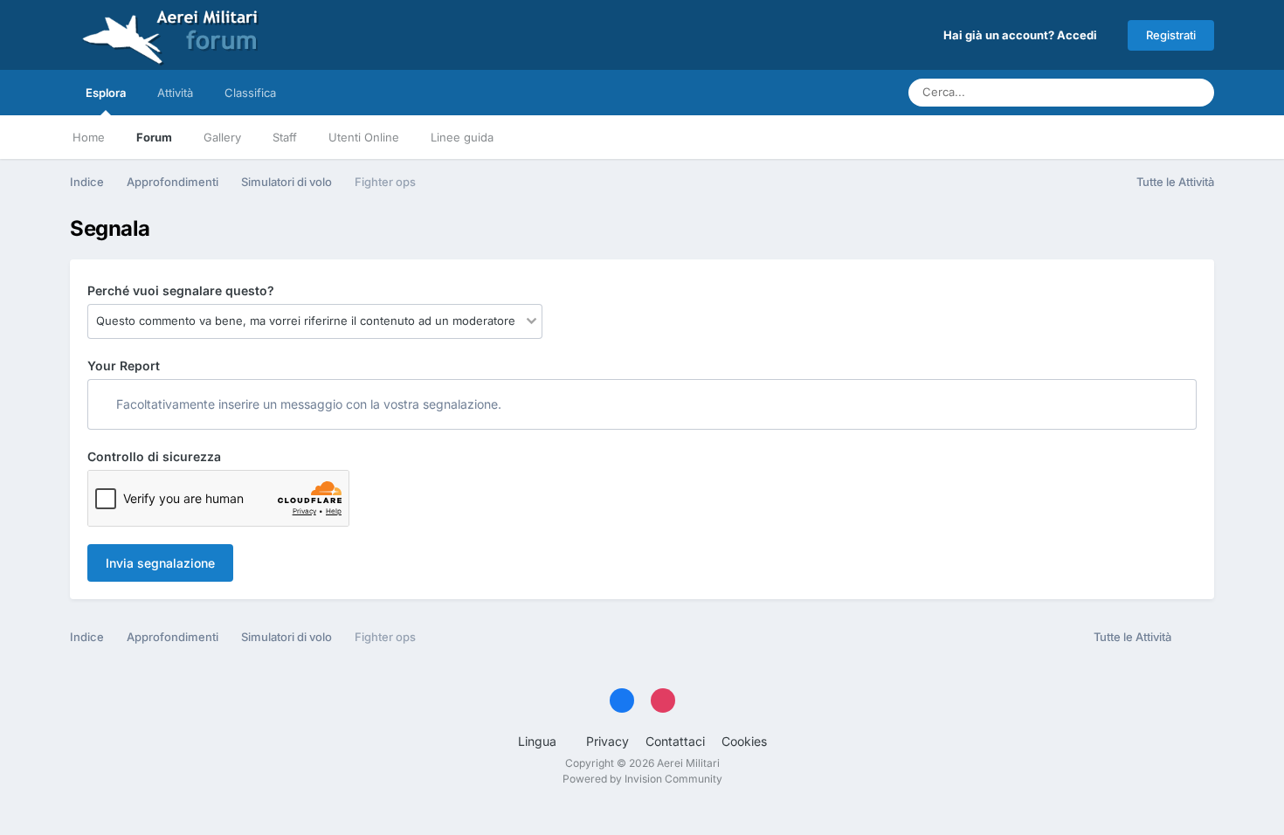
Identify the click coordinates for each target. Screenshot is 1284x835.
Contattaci (675, 741)
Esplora (106, 93)
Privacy (607, 741)
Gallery (222, 137)
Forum (154, 137)
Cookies (744, 741)
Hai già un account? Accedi (1022, 35)
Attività (175, 93)
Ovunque (1131, 92)
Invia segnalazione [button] (160, 563)
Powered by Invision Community (642, 778)
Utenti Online (363, 137)
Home (88, 137)
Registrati (1171, 35)
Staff (285, 137)
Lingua (539, 741)
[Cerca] (1195, 93)
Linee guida (462, 137)
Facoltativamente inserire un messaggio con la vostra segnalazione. (307, 404)
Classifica (250, 93)
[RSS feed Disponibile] (1197, 637)
